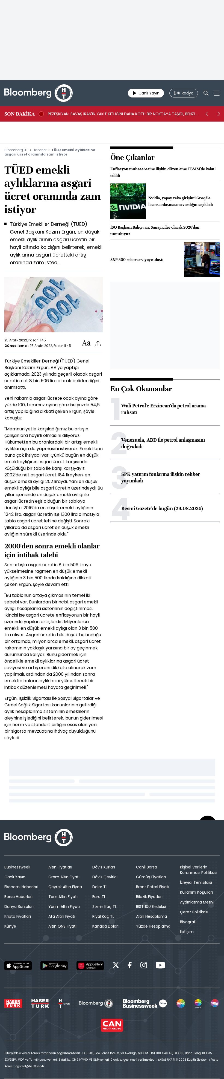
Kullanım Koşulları (196, 892)
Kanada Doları (105, 926)
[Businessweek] (145, 1003)
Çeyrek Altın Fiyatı (65, 887)
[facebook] (130, 966)
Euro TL (99, 896)
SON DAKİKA (19, 114)
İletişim (187, 931)
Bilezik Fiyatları (149, 896)
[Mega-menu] (217, 93)
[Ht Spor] (64, 1003)
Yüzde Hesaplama (153, 926)
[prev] (206, 114)
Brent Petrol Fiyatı (152, 887)
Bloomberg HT (16, 150)
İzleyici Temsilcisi (196, 882)
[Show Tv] (180, 1003)
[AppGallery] (90, 966)
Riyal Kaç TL (103, 916)
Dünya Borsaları (19, 906)
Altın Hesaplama (151, 916)
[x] (116, 966)
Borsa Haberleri (18, 896)
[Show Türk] (198, 1003)
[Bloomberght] (38, 93)
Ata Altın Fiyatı (61, 916)
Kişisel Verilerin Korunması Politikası (198, 869)
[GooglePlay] (54, 966)
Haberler (39, 150)
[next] (218, 114)
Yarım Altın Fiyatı (64, 906)
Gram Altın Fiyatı (63, 877)
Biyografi (188, 922)
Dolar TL (99, 887)
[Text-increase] (86, 343)
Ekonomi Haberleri (21, 887)
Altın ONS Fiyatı (62, 926)
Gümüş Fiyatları (151, 877)
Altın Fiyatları (60, 867)
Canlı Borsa (146, 867)
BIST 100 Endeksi (151, 906)
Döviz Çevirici (104, 877)
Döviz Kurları (103, 867)
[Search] (206, 93)
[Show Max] (215, 1003)
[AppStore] (18, 966)
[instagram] (143, 966)
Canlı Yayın (14, 877)
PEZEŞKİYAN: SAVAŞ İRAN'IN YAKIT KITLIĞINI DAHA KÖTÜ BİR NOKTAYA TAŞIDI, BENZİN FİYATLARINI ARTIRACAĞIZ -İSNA (122, 114)
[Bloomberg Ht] (96, 1003)
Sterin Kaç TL (104, 906)
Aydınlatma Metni (197, 902)
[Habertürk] (13, 1003)
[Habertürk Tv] (40, 1003)
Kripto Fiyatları (17, 916)
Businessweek (17, 867)
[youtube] (160, 966)
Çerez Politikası (194, 912)
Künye (10, 926)
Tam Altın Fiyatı (63, 896)
